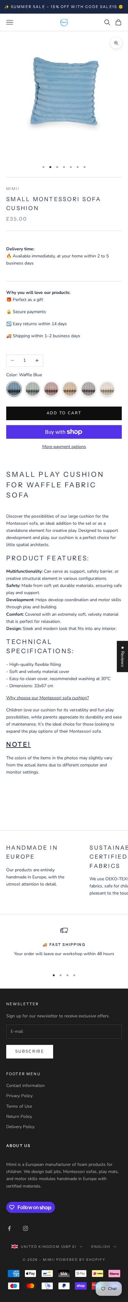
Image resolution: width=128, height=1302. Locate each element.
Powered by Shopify (81, 1259)
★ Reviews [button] (123, 656)
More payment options (64, 447)
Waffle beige (107, 389)
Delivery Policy (20, 1127)
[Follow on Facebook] (9, 1228)
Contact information (25, 1086)
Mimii (12, 188)
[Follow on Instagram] (25, 1228)
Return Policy (19, 1116)
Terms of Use (19, 1106)
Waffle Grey (88, 389)
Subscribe (29, 1051)
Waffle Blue (14, 389)
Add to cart (64, 413)
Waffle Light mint (32, 389)
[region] (64, 946)
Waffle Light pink (51, 389)
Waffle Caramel (70, 389)
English (100, 1246)
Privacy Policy (19, 1096)
